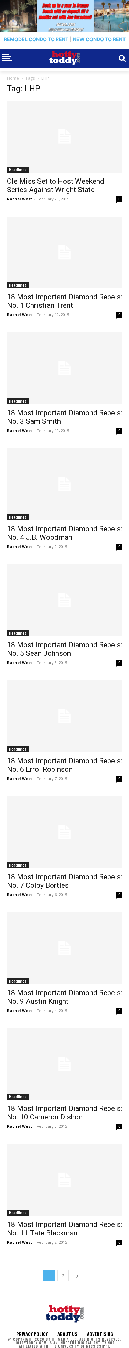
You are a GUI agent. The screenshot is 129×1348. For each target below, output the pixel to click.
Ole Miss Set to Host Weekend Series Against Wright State (55, 185)
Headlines (17, 169)
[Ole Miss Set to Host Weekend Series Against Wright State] (64, 137)
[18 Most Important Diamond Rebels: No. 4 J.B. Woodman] (64, 484)
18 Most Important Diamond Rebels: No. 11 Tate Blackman (64, 1228)
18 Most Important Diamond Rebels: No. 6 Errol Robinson (64, 765)
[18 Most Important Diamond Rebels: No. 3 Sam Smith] (64, 368)
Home (13, 78)
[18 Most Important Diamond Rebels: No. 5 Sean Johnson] (64, 600)
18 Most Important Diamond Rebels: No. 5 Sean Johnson (64, 649)
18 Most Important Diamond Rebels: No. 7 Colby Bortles (64, 881)
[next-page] (77, 1275)
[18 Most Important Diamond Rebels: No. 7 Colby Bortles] (64, 832)
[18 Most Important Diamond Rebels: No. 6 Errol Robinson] (64, 716)
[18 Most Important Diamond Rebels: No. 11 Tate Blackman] (64, 1180)
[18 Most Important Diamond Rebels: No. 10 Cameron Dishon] (64, 1064)
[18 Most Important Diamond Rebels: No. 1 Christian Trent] (64, 253)
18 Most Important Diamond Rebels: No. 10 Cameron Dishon (64, 1112)
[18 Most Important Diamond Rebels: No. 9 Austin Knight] (64, 948)
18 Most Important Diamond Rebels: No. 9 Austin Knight (64, 997)
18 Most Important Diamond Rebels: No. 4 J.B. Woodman (64, 533)
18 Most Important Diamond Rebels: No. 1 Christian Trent (64, 301)
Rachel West (19, 198)
